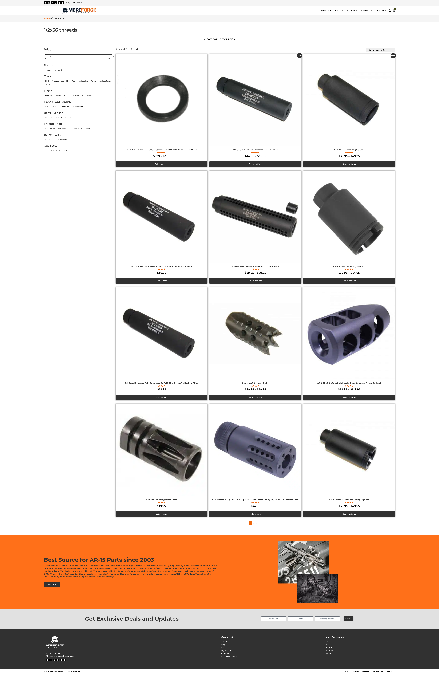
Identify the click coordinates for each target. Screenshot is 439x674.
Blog (68, 3)
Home (47, 18)
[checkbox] (48, 70)
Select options (161, 164)
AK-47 (328, 654)
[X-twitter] (48, 2)
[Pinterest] (59, 2)
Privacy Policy (378, 671)
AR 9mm (329, 651)
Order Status (227, 654)
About (224, 642)
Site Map (346, 671)
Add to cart (161, 281)
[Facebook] (45, 2)
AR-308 (328, 647)
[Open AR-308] (356, 10)
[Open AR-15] (342, 10)
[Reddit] (62, 2)
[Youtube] (55, 2)
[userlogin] (390, 10)
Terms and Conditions (361, 671)
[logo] (79, 10)
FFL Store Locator (80, 3)
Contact (390, 671)
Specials (329, 642)
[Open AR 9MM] (371, 10)
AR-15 (328, 644)
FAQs (223, 647)
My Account (226, 651)
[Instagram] (52, 2)
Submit (348, 619)
